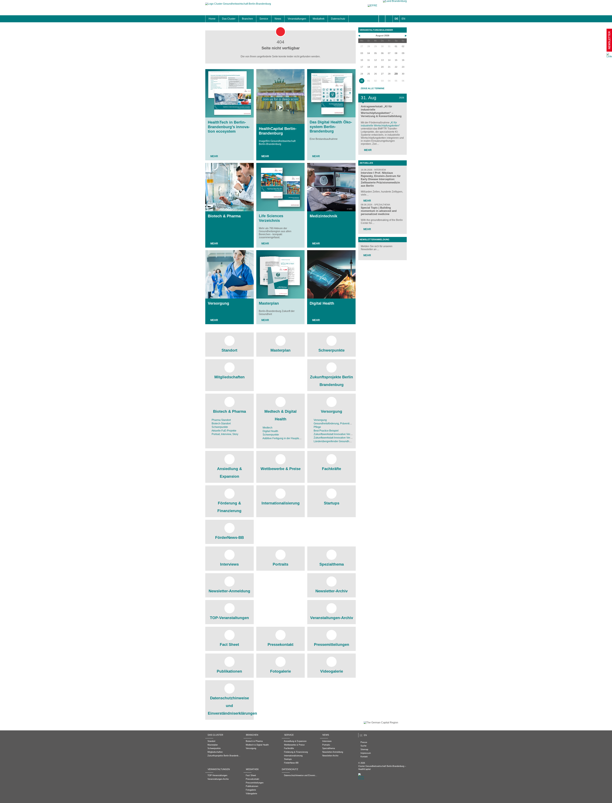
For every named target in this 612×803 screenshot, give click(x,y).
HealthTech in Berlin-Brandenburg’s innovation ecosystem (229, 127)
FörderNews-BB (229, 537)
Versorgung (218, 303)
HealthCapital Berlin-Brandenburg (277, 130)
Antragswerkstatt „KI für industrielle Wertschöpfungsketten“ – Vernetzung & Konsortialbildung (381, 111)
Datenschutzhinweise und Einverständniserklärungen (229, 705)
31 (362, 80)
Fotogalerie (280, 671)
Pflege (317, 427)
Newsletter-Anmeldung (229, 591)
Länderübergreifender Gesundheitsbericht (337, 441)
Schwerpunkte (331, 350)
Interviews (229, 564)
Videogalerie (331, 671)
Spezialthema (331, 564)
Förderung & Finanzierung (229, 507)
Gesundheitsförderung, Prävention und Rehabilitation (343, 423)
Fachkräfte (331, 469)
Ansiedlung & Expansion (229, 472)
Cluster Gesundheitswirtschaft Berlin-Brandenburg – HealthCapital (382, 767)
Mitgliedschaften (229, 377)
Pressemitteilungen (331, 644)
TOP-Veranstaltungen (229, 618)
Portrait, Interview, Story (224, 434)
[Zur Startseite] (238, 5)
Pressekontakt (280, 644)
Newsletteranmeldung (374, 239)
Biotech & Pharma (224, 216)
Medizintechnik (323, 216)
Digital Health (322, 303)
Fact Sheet (229, 644)
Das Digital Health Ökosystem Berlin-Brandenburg (331, 126)
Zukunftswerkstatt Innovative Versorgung (336, 434)
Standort (229, 350)
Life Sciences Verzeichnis (271, 218)
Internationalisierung (281, 503)
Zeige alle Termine (372, 88)
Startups (331, 503)
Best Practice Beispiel (326, 430)
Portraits (280, 564)
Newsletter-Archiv (331, 591)
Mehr (214, 156)
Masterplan (269, 303)
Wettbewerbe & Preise (281, 469)
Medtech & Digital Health (280, 415)
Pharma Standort (221, 420)
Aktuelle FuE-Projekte (223, 430)
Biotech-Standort (221, 423)
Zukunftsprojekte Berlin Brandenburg (331, 381)
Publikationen (229, 671)
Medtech (267, 427)
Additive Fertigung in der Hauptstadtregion (286, 438)
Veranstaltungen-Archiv (331, 618)
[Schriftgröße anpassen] (389, 18)
